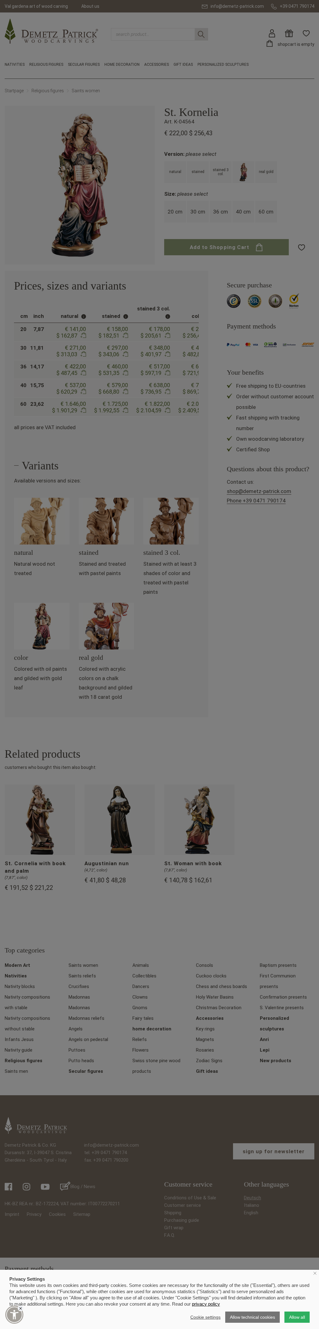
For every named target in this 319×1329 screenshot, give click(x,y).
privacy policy (206, 1304)
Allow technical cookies (252, 1317)
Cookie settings (205, 1317)
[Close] (20, 1308)
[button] (14, 1315)
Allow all (297, 1317)
